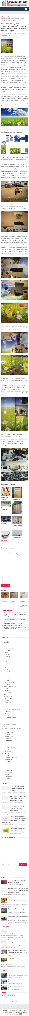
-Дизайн (7, 656)
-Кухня (7, 661)
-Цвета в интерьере (10, 682)
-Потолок (7, 734)
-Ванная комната (9, 648)
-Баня (6, 646)
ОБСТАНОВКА (8, 696)
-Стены (10, 17)
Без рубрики (7, 640)
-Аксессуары (8, 698)
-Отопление (8, 765)
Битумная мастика (13, 973)
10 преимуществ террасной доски (17, 986)
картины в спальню (13, 958)
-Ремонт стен (8, 742)
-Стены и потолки (10, 747)
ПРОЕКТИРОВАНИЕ (10, 724)
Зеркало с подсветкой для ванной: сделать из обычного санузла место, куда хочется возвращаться (15, 627)
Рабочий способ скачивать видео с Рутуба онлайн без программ (17, 788)
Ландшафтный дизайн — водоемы (17, 909)
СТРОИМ (6, 755)
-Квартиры (8, 690)
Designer (10, 33)
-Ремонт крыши (9, 736)
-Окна (6, 713)
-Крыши (7, 761)
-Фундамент (8, 776)
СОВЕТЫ (6, 753)
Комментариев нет (6, 35)
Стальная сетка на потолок (11, 630)
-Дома (6, 688)
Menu (3, 9)
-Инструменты (9, 732)
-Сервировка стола (10, 722)
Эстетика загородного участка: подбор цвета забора (16, 881)
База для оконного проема (15, 980)
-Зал (6, 658)
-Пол (6, 667)
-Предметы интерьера (11, 717)
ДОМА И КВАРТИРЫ (10, 686)
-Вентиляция (8, 759)
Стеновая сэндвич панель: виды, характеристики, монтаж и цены (17, 808)
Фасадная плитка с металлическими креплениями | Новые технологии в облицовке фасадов (18, 890)
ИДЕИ (5, 694)
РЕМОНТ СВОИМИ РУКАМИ (12, 728)
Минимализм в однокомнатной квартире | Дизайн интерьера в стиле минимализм (18, 900)
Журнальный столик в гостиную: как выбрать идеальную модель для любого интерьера (17, 942)
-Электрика (8, 751)
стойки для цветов (6, 964)
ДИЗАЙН (6, 642)
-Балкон (7, 643)
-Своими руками (9, 673)
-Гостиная (8, 650)
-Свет (6, 719)
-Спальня (7, 676)
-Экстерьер (8, 692)
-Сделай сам (8, 772)
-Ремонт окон (8, 738)
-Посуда (7, 715)
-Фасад (7, 749)
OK (20, 1014)
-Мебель (7, 711)
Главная (4, 17)
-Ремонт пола (8, 740)
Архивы (3, 995)
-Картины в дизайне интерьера (13, 709)
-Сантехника (8, 745)
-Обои (7, 663)
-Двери (7, 700)
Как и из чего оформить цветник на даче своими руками (18, 917)
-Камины (7, 707)
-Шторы (7, 684)
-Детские (7, 654)
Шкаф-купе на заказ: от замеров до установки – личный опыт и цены (17, 951)
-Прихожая (8, 671)
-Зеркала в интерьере (11, 704)
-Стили (7, 680)
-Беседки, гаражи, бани (11, 757)
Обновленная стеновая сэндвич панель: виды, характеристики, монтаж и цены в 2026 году (15, 614)
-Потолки (7, 669)
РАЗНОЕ (6, 726)
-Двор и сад (8, 702)
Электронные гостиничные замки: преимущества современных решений (17, 798)
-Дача (6, 652)
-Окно (7, 665)
